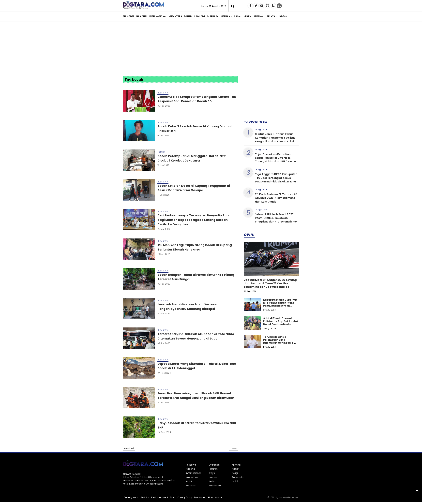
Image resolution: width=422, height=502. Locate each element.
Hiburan (225, 16)
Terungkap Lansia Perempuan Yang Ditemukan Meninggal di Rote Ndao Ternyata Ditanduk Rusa (278, 343)
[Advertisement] (211, 49)
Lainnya (270, 16)
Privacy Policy (185, 497)
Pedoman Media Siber (163, 497)
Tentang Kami (131, 497)
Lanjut (233, 448)
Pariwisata (237, 477)
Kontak (218, 497)
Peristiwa (128, 16)
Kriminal (259, 16)
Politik (188, 16)
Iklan (210, 497)
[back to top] (417, 490)
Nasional (141, 16)
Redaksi (145, 497)
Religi (235, 473)
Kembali (129, 448)
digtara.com (281, 497)
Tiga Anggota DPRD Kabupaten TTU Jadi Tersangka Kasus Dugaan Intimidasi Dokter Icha (276, 177)
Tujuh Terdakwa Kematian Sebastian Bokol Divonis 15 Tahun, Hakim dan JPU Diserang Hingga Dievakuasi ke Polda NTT (276, 159)
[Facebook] (250, 5)
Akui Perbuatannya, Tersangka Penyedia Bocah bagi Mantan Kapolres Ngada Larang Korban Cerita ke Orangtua (194, 219)
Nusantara (175, 16)
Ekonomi (199, 16)
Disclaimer (200, 497)
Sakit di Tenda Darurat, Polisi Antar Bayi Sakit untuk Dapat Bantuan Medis (280, 321)
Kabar (235, 469)
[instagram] (267, 5)
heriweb (295, 497)
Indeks (283, 16)
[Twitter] (256, 5)
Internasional (158, 16)
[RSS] (273, 5)
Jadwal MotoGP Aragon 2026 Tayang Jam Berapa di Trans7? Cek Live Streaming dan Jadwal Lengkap (270, 283)
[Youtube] (261, 5)
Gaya (237, 16)
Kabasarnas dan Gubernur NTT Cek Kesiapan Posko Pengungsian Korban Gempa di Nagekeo (280, 304)
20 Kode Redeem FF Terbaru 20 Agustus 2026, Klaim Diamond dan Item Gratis (276, 198)
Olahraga (213, 16)
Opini (235, 481)
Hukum (248, 16)
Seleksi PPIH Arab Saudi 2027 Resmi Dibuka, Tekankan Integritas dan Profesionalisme (276, 218)
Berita (212, 481)
